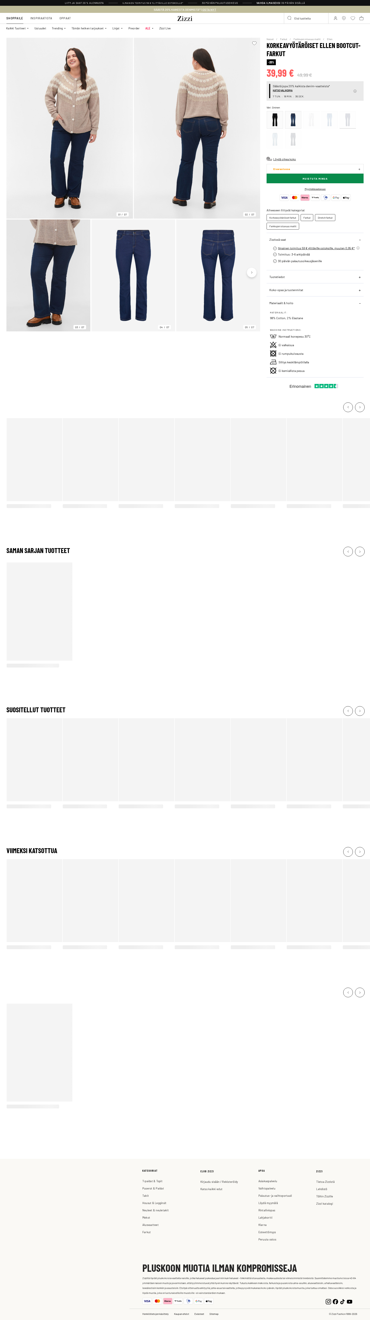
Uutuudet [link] (40, 28)
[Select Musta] (275, 120)
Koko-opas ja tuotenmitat (286, 290)
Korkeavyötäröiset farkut (282, 217)
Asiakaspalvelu (267, 1181)
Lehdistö (321, 1189)
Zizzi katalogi (324, 1203)
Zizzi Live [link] (165, 28)
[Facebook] (335, 1301)
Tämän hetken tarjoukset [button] (88, 28)
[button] (355, 91)
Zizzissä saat (277, 239)
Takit (145, 1195)
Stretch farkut (325, 217)
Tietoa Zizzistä (325, 1181)
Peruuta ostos (267, 1239)
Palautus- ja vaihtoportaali (275, 1195)
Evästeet (199, 1313)
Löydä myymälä (268, 1203)
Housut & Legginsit (154, 1203)
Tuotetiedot (277, 277)
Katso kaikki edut (211, 1189)
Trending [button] (57, 28)
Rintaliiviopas (266, 1210)
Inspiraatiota (41, 18)
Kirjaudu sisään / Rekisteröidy (219, 1181)
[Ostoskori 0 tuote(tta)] (361, 18)
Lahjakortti (265, 1217)
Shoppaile (14, 18)
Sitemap (214, 1313)
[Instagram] (328, 1301)
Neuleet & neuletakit (155, 1210)
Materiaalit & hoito (281, 303)
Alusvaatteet (150, 1225)
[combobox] (306, 18)
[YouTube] (349, 1301)
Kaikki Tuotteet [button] (16, 28)
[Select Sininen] (293, 120)
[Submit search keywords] (290, 18)
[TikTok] (342, 1301)
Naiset (270, 39)
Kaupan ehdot (181, 1313)
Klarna (262, 1225)
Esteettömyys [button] (267, 1232)
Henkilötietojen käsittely (155, 1313)
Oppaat (65, 18)
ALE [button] (148, 28)
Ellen (329, 39)
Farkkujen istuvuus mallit (307, 39)
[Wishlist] (254, 43)
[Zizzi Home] (185, 18)
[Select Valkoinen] (311, 120)
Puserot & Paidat (153, 1188)
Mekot (146, 1217)
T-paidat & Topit (152, 1181)
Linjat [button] (116, 28)
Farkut (284, 39)
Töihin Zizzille (324, 1196)
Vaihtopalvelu (266, 1188)
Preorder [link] (134, 28)
